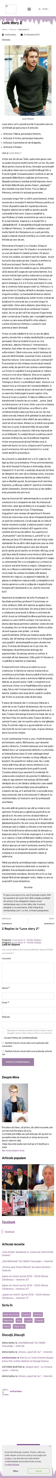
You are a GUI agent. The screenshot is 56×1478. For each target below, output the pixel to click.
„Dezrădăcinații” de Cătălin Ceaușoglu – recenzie (27, 1261)
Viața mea (19, 1326)
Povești (39, 1320)
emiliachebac (9, 1357)
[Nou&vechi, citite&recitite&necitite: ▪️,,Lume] (41, 1421)
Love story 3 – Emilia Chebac (26, 940)
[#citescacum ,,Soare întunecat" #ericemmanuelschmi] (41, 1407)
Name (6, 987)
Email (5, 1002)
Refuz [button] (15, 1471)
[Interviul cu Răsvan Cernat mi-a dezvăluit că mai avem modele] (41, 1177)
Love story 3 (49, 923)
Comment (6, 958)
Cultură (26, 1314)
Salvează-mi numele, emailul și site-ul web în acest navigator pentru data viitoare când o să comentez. (29, 1031)
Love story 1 (15, 153)
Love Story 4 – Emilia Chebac (26, 942)
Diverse (38, 1314)
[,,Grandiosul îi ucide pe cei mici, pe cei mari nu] (15, 1407)
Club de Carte (11, 1314)
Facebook (8, 1222)
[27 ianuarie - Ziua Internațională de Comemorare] (41, 1436)
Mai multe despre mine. (13, 1150)
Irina (19, 1320)
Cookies (8, 1458)
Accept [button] (39, 1471)
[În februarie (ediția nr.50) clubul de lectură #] (15, 1421)
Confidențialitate (12, 1465)
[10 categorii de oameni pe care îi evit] (41, 1203)
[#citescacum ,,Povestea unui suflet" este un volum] (15, 1436)
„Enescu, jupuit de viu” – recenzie (35, 1352)
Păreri (7, 1326)
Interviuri (8, 1320)
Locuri (28, 1320)
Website (6, 1016)
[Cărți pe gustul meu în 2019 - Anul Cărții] (15, 1203)
